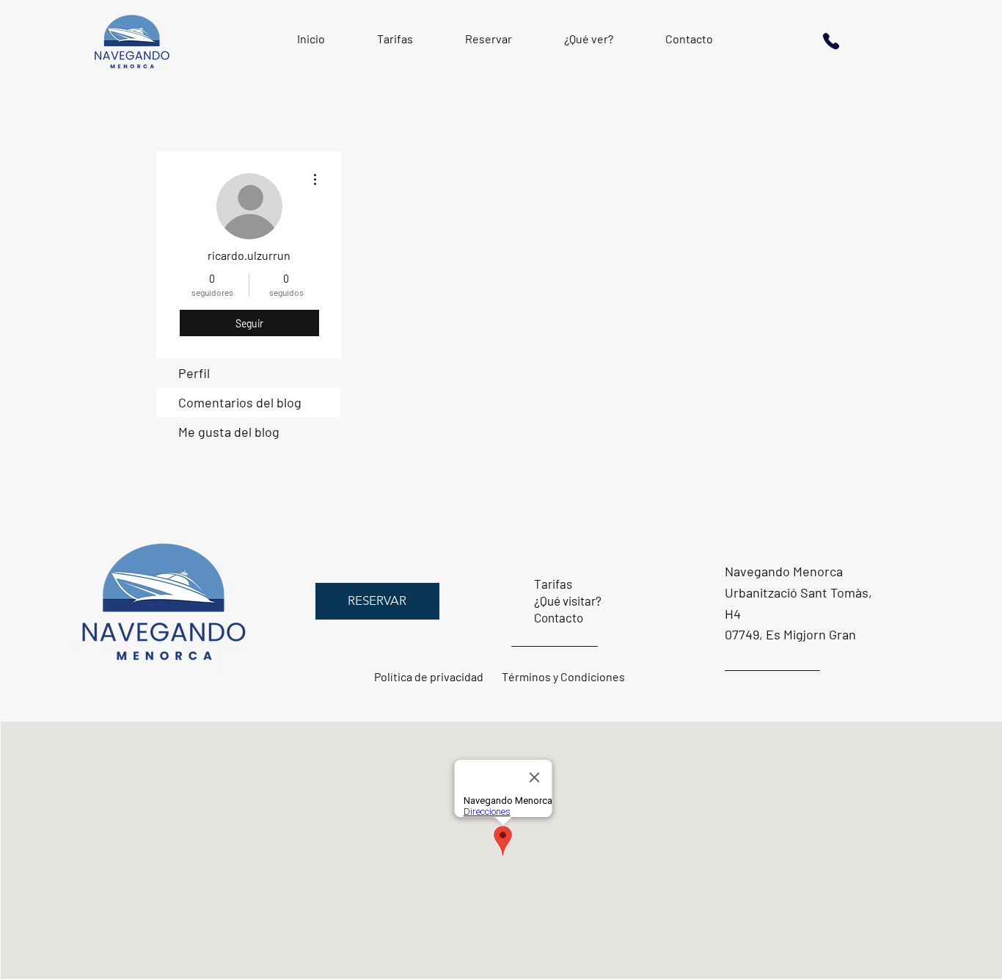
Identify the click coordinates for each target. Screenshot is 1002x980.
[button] (377, 601)
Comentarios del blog (239, 402)
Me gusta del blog (228, 432)
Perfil (194, 373)
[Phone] (831, 41)
